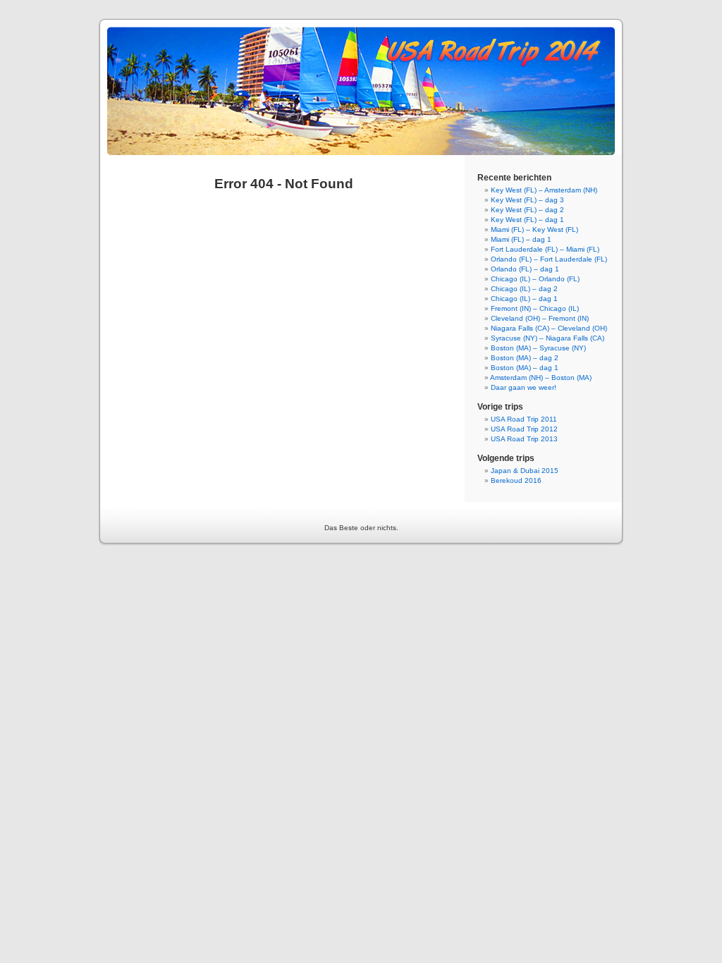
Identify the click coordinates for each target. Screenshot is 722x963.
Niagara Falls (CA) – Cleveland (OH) (549, 328)
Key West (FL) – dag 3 (527, 200)
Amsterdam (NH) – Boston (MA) (541, 377)
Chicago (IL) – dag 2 (524, 289)
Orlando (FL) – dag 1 (525, 269)
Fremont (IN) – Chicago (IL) (535, 308)
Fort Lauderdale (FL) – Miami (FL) (545, 249)
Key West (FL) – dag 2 (527, 210)
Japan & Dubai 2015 (524, 470)
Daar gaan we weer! (523, 387)
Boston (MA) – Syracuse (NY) (538, 348)
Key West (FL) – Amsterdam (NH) (544, 190)
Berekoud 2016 (516, 480)
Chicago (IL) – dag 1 (524, 298)
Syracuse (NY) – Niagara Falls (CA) (547, 338)
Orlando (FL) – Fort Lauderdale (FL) (549, 259)
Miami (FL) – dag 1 (521, 239)
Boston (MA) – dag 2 (524, 358)
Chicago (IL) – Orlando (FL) (535, 279)
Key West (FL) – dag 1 (527, 219)
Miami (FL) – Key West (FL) (534, 229)
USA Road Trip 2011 (524, 419)
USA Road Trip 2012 (524, 429)
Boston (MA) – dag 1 (524, 368)
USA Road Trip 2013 (524, 439)
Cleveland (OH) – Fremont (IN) (540, 318)
